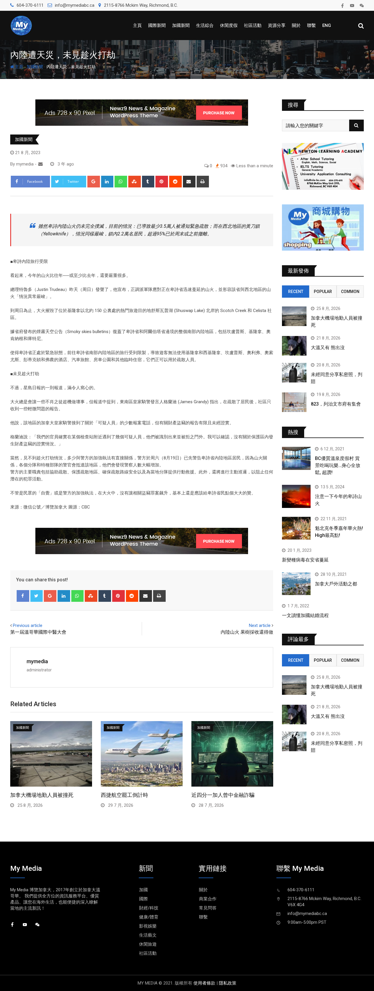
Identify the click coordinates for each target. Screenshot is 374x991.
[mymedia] (40, 164)
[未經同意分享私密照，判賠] (294, 372)
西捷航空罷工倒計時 (124, 795)
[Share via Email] (189, 181)
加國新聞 (181, 25)
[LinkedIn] (107, 181)
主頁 (137, 25)
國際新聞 (157, 25)
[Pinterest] (161, 181)
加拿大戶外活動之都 (336, 584)
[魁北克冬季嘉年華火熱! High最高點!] (296, 528)
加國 (143, 889)
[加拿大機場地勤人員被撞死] (294, 316)
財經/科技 (148, 908)
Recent (295, 291)
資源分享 (276, 25)
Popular (323, 291)
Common (350, 291)
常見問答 (208, 908)
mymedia (37, 661)
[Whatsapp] (121, 181)
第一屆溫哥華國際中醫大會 (38, 632)
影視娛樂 (148, 926)
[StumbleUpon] (134, 181)
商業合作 (208, 899)
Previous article (27, 625)
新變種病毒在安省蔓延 (305, 560)
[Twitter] (36, 596)
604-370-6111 (30, 5)
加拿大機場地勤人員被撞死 (41, 795)
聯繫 (311, 25)
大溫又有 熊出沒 (328, 347)
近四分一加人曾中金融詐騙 (222, 795)
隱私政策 (227, 983)
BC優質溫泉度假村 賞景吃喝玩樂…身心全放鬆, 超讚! (337, 465)
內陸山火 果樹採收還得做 (247, 632)
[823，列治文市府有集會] (294, 402)
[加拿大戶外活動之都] (296, 583)
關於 (296, 25)
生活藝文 (148, 935)
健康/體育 (148, 917)
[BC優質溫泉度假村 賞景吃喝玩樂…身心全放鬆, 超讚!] (296, 458)
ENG (326, 25)
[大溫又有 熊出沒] (294, 346)
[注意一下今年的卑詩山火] (296, 496)
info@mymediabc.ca (74, 5)
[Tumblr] (148, 181)
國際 (143, 899)
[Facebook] (23, 596)
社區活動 (253, 25)
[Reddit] (175, 181)
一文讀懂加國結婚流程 (305, 615)
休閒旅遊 (148, 944)
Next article (260, 625)
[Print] (203, 181)
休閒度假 (229, 25)
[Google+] (93, 181)
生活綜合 (205, 25)
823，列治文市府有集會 (336, 404)
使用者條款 (204, 983)
